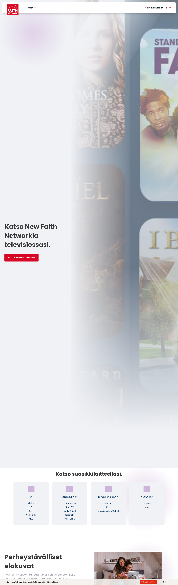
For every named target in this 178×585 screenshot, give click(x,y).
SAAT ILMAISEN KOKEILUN (21, 257)
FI (167, 7)
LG (31, 507)
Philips (31, 503)
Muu (31, 518)
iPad (108, 507)
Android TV (31, 515)
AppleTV (70, 507)
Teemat (29, 7)
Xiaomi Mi (69, 515)
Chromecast (70, 503)
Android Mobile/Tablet (108, 511)
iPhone (108, 503)
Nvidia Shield (70, 511)
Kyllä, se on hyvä (148, 582)
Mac (147, 507)
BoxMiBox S (70, 518)
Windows (147, 503)
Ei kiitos (165, 582)
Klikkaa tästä (52, 582)
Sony (31, 511)
